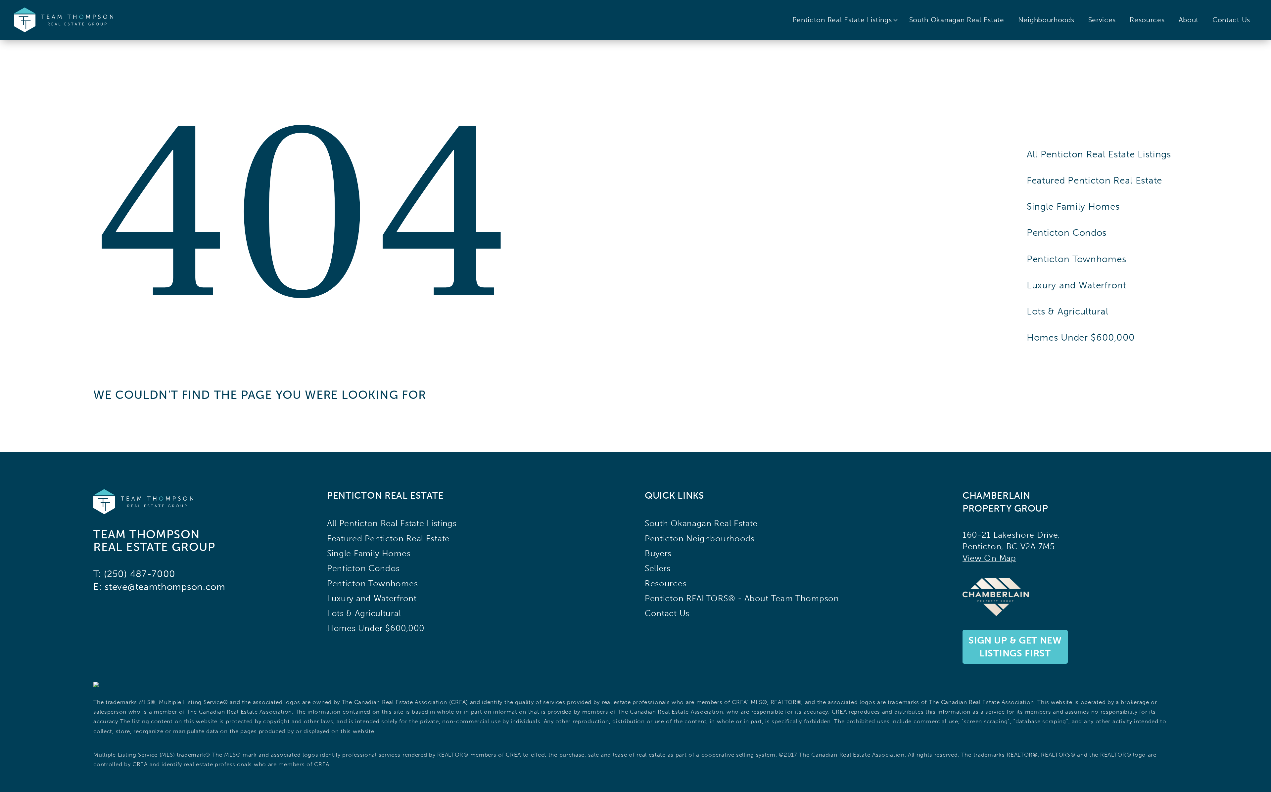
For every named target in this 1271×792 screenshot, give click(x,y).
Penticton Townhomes (1076, 259)
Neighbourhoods (1046, 20)
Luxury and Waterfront (1076, 285)
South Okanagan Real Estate (956, 20)
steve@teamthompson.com (165, 586)
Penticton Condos (1066, 232)
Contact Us (1231, 20)
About (1189, 20)
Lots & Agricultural (1067, 311)
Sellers (658, 568)
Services (1102, 20)
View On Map (989, 558)
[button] (845, 20)
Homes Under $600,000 (1081, 337)
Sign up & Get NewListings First (1015, 647)
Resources (1147, 20)
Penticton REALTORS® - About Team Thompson (742, 598)
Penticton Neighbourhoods (700, 538)
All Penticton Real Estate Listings (1099, 154)
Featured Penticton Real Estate (1094, 180)
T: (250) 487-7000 (134, 573)
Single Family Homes (1073, 206)
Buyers (658, 553)
